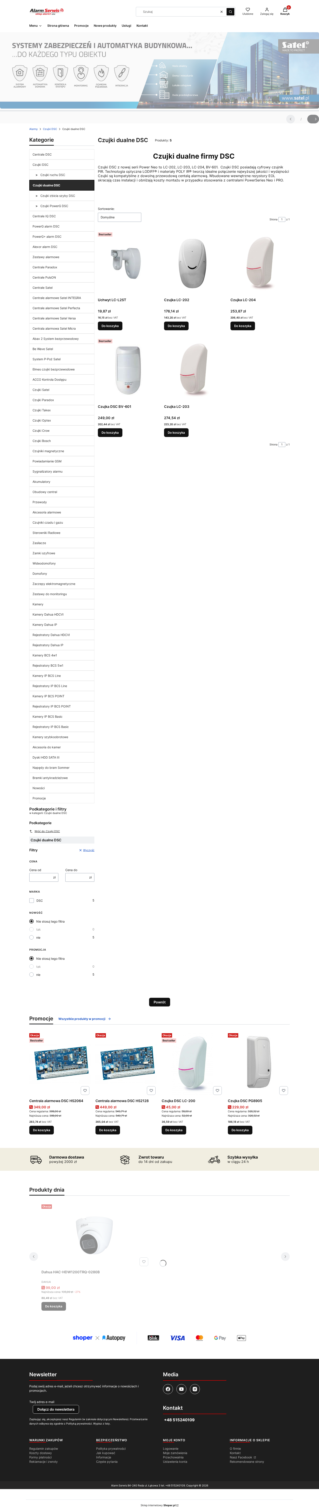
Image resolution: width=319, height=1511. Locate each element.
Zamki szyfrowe (44, 553)
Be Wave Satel (43, 349)
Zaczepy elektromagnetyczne (54, 584)
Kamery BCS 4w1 (45, 655)
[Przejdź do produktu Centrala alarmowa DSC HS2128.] (126, 1064)
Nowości (39, 788)
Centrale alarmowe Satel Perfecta (56, 308)
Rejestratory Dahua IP (48, 645)
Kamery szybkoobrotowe (50, 737)
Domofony (40, 573)
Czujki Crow (41, 430)
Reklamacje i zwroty (43, 1461)
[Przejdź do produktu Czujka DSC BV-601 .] (127, 369)
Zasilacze (39, 543)
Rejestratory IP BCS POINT (52, 706)
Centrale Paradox (45, 267)
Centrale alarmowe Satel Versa (54, 318)
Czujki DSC (50, 129)
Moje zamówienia (175, 1453)
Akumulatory (41, 481)
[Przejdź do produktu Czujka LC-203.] (193, 369)
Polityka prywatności (111, 1448)
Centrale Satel (43, 287)
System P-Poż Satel (47, 359)
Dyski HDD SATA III (46, 757)
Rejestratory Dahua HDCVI (51, 635)
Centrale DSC (42, 154)
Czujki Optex (42, 420)
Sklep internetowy (158, 1505)
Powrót (160, 1002)
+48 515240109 (175, 1485)
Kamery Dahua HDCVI (48, 614)
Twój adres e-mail (41, 1402)
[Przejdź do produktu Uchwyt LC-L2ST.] (127, 263)
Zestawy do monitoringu (50, 594)
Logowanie (170, 1448)
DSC (39, 900)
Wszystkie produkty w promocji (81, 1019)
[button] (230, 11)
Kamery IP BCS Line (47, 675)
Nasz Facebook (241, 1457)
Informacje (103, 1457)
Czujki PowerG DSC (53, 206)
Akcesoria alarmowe (47, 512)
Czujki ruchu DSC (52, 175)
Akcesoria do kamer (47, 747)
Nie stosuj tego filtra (50, 921)
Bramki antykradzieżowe (50, 778)
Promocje (39, 798)
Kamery (38, 604)
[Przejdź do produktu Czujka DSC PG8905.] (259, 1064)
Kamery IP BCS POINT (48, 696)
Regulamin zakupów (43, 1448)
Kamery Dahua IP (45, 624)
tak (38, 929)
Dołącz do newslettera (55, 1409)
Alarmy (33, 129)
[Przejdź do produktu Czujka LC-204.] (260, 263)
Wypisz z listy (101, 1423)
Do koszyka (110, 326)
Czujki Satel (41, 390)
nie (38, 937)
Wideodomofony (44, 563)
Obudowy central (45, 492)
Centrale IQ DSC (44, 216)
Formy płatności (40, 1457)
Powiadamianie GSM (47, 461)
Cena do (71, 870)
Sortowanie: (106, 209)
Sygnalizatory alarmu (47, 471)
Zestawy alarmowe (46, 257)
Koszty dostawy (40, 1453)
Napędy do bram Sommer (51, 767)
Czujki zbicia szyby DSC (57, 196)
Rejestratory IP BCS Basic (51, 727)
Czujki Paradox (43, 400)
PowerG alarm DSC (46, 226)
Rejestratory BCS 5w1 (48, 665)
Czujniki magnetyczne (48, 451)
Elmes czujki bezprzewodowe (54, 369)
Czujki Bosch (42, 441)
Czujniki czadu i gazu (48, 522)
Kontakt (235, 1453)
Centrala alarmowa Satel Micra (54, 328)
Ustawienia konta (175, 1461)
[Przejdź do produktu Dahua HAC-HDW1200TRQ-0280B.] (95, 1235)
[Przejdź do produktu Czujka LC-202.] (193, 263)
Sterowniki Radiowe (46, 533)
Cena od (35, 870)
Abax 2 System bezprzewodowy (56, 338)
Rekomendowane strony (247, 1461)
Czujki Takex (42, 410)
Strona (274, 219)
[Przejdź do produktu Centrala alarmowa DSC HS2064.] (60, 1064)
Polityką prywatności (79, 1423)
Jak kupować (105, 1453)
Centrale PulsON (44, 277)
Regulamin (75, 1419)
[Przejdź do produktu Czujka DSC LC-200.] (193, 1064)
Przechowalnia (173, 1457)
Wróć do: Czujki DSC (47, 831)
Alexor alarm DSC (45, 247)
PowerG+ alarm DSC (47, 236)
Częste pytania (107, 1461)
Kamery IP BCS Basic (47, 716)
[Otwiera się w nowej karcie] (168, 1389)
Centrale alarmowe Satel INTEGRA (57, 298)
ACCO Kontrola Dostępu (49, 379)
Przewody (40, 502)
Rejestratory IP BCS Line (50, 686)
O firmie (235, 1448)
